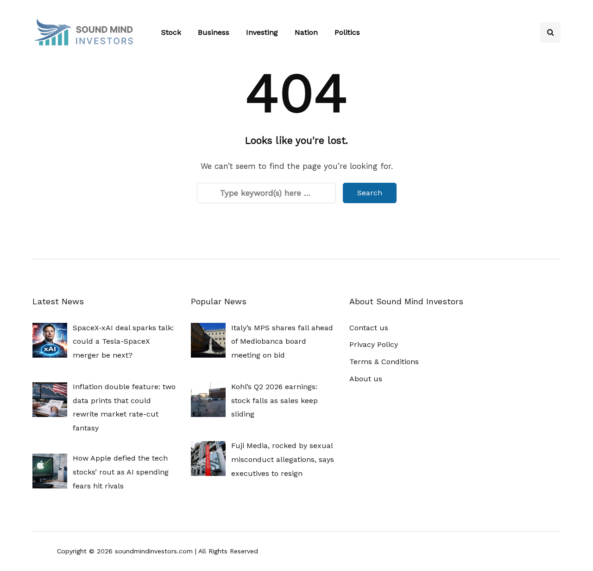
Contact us (368, 327)
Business (213, 32)
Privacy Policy (373, 344)
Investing (262, 32)
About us (365, 378)
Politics (347, 32)
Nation (306, 32)
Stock (171, 32)
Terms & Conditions (384, 361)
